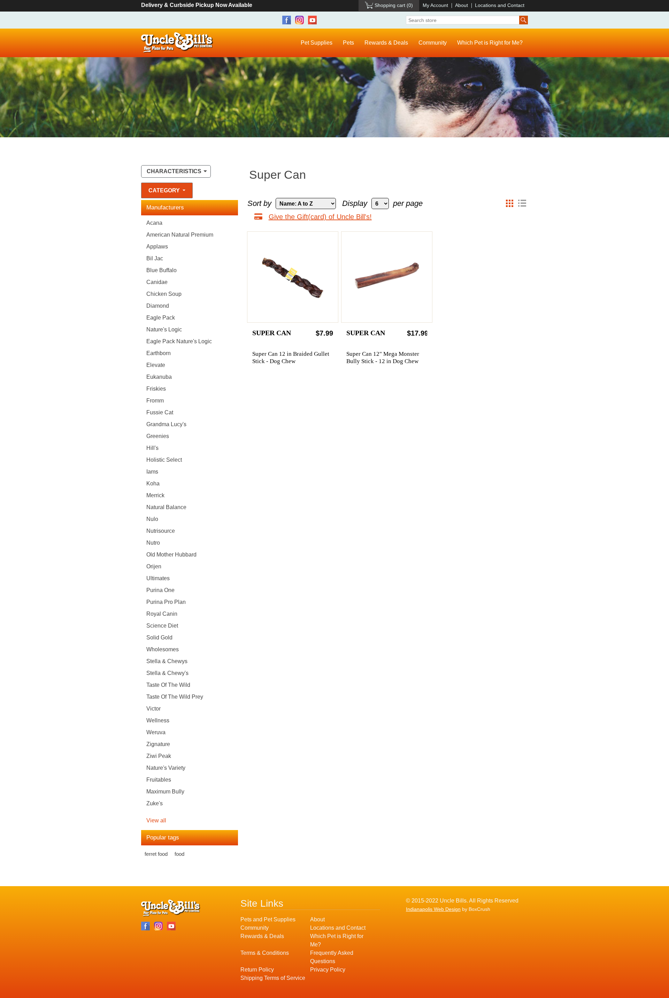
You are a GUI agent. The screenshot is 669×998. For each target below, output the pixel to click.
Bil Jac (154, 258)
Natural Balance (166, 507)
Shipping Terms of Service (272, 978)
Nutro (153, 543)
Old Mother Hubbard (171, 555)
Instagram (299, 20)
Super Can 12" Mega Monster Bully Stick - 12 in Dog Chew (382, 357)
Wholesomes (162, 649)
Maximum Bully (165, 791)
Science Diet (162, 626)
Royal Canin (161, 614)
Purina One (160, 590)
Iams (152, 472)
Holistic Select (164, 460)
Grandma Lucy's (166, 424)
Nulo (152, 519)
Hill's (152, 448)
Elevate (155, 365)
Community (432, 43)
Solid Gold (159, 637)
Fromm (155, 401)
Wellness (157, 720)
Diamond (157, 306)
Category (164, 190)
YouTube (312, 20)
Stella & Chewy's (167, 673)
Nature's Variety (165, 768)
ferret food (156, 854)
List (522, 203)
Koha (153, 483)
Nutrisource (160, 531)
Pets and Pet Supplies (267, 919)
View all (156, 820)
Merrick (155, 495)
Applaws (157, 247)
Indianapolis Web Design (433, 909)
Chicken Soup (164, 294)
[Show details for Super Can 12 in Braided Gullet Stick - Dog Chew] (292, 277)
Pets (348, 43)
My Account (435, 5)
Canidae (157, 282)
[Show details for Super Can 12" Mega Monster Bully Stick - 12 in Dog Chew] (387, 277)
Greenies (157, 436)
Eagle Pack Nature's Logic (179, 341)
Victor (153, 709)
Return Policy (257, 970)
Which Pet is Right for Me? (490, 43)
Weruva (156, 732)
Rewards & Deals (386, 43)
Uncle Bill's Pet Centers (177, 43)
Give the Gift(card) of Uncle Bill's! (320, 217)
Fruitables (158, 780)
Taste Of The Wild (168, 685)
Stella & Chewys (166, 661)
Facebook (286, 20)
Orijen (153, 566)
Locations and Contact (499, 5)
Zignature (158, 744)
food (179, 854)
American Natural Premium (179, 235)
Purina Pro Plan (166, 602)
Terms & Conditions (264, 953)
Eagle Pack (160, 318)
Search (523, 20)
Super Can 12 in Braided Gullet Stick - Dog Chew (290, 357)
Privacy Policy (327, 970)
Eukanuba (159, 377)
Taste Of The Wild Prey (174, 697)
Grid (509, 203)
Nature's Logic (164, 329)
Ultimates (158, 578)
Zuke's (154, 803)
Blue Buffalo (161, 270)
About (461, 5)
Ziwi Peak (158, 756)
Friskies (156, 389)
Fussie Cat (159, 412)
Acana (154, 223)
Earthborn (158, 353)
